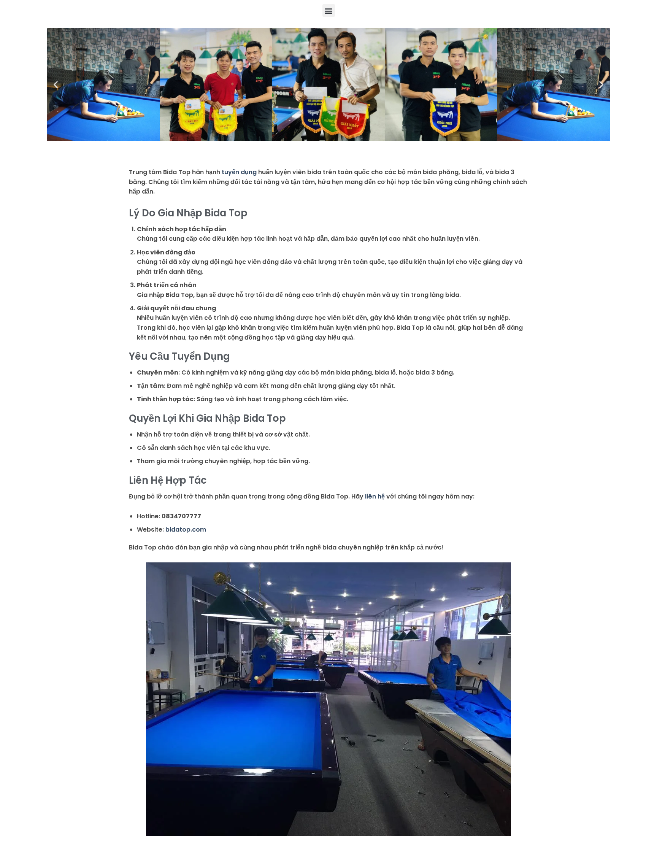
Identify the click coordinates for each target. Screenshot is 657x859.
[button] (328, 10)
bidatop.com (185, 529)
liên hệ (375, 496)
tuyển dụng (239, 172)
